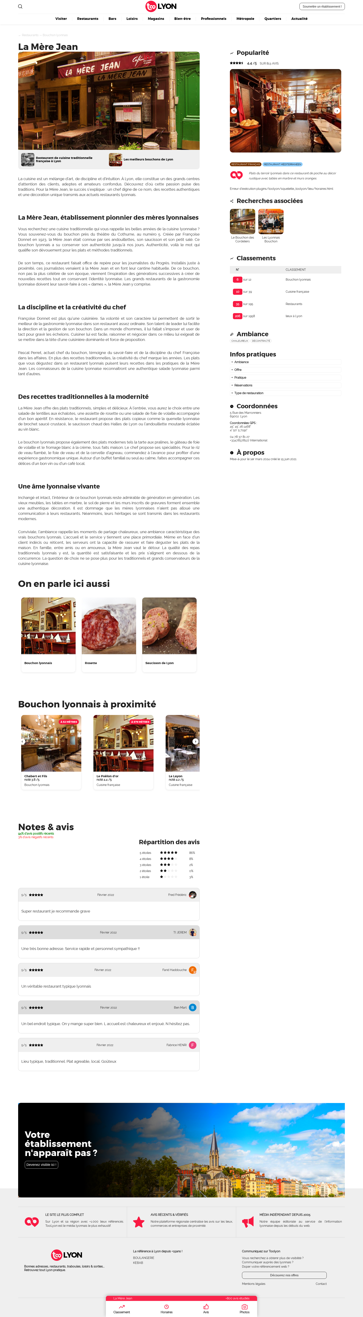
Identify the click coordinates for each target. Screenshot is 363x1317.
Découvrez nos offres (284, 1275)
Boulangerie (143, 1258)
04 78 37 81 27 (240, 437)
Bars (112, 19)
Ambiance (241, 362)
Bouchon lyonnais (55, 35)
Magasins (156, 19)
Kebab (138, 1263)
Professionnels (213, 19)
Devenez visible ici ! (41, 1165)
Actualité (299, 19)
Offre (237, 370)
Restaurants (87, 19)
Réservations (243, 385)
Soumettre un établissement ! (322, 6)
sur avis (269, 63)
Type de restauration (248, 393)
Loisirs (132, 19)
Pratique (240, 377)
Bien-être (182, 19)
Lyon (166, 6)
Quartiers (272, 19)
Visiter (61, 19)
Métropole (245, 19)
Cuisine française (297, 291)
